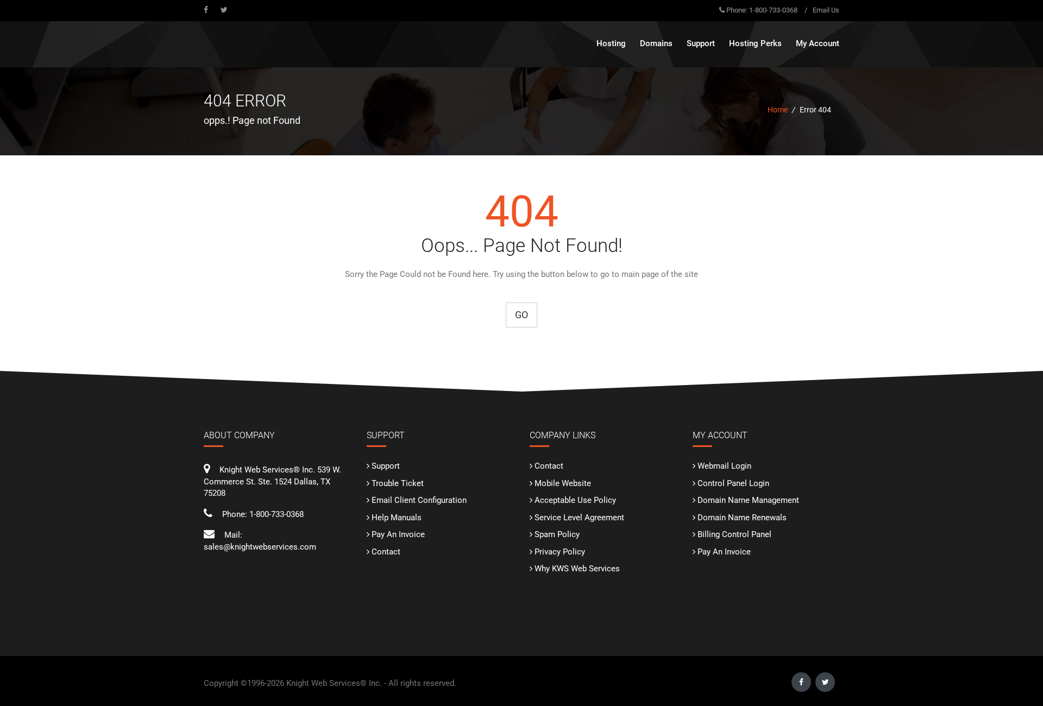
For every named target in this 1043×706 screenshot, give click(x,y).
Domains (656, 43)
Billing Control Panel (734, 534)
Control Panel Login (733, 483)
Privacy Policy (560, 552)
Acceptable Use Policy (575, 500)
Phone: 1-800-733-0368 (761, 10)
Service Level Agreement (579, 517)
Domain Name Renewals (742, 517)
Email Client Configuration (419, 500)
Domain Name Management (748, 500)
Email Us (826, 10)
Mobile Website (563, 483)
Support (386, 466)
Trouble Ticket (398, 483)
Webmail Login (724, 466)
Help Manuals (397, 517)
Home (778, 109)
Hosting (611, 43)
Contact (386, 552)
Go (521, 314)
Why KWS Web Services (577, 568)
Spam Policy (557, 534)
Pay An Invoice (398, 534)
